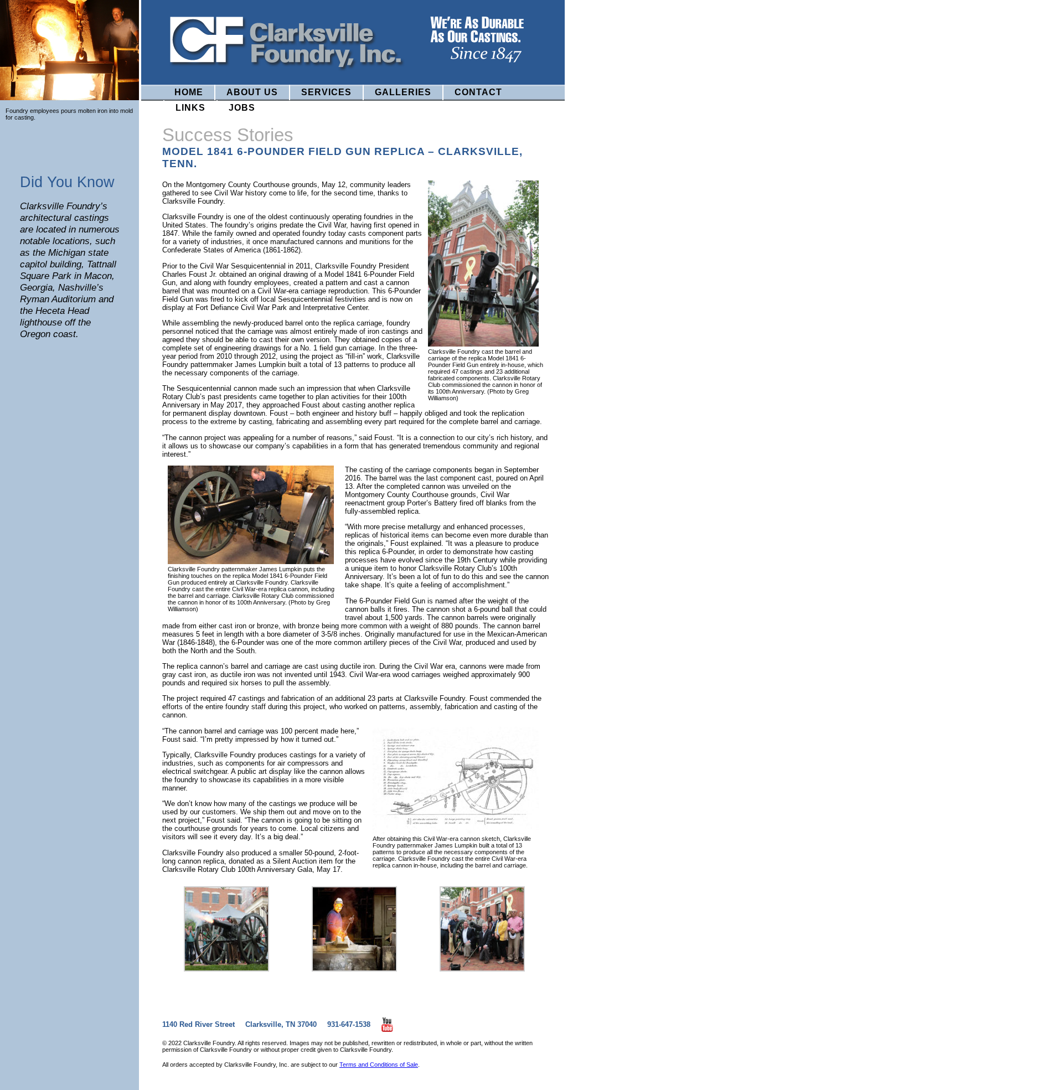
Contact (478, 92)
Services (326, 92)
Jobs (242, 107)
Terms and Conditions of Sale (378, 1064)
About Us (252, 92)
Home (188, 92)
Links (190, 107)
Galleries (403, 92)
